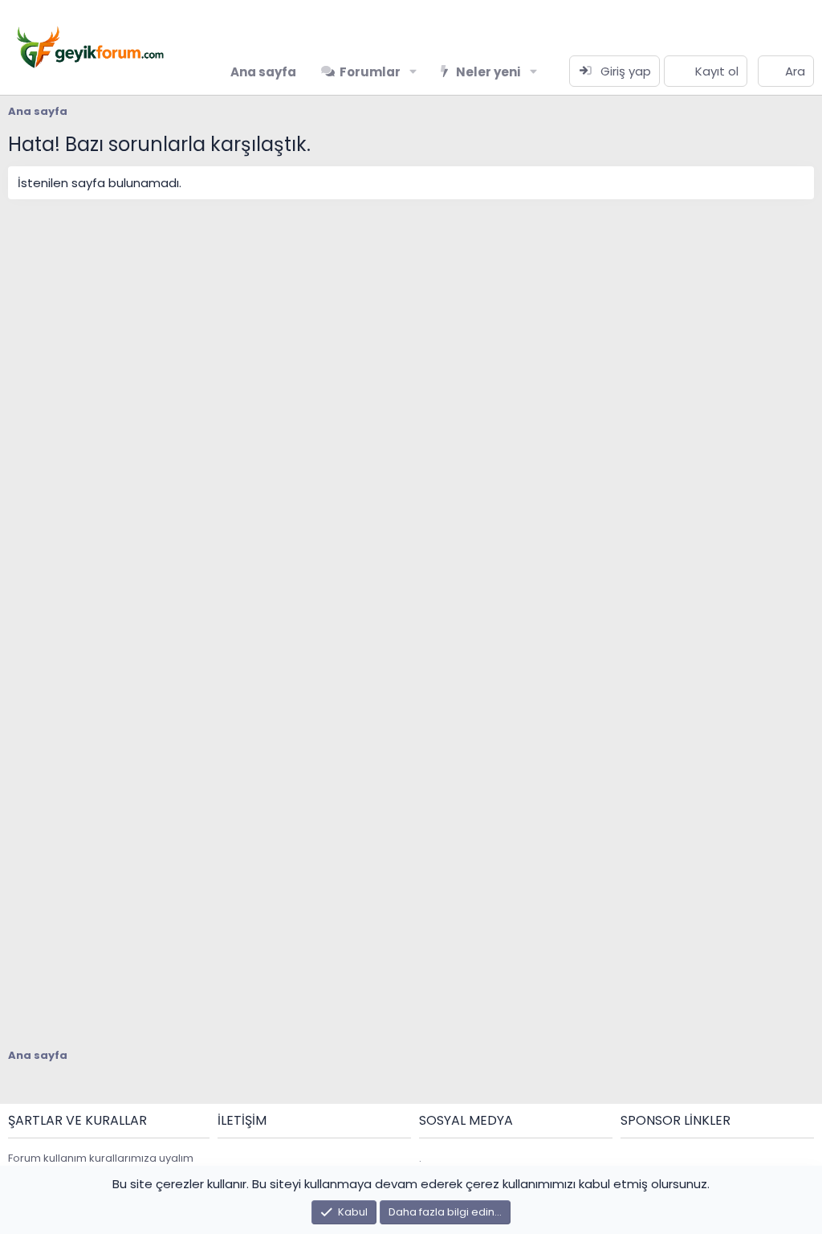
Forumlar (370, 71)
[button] (413, 72)
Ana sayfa (263, 71)
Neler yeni (488, 71)
